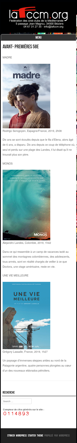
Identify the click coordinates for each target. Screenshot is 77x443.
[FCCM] (38, 31)
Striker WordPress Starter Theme (25, 435)
